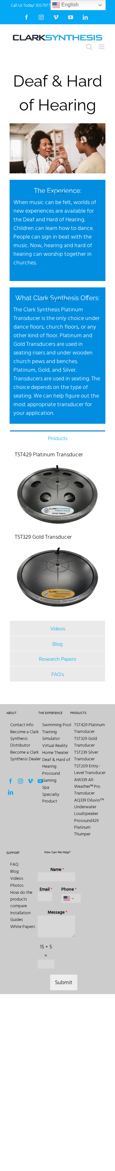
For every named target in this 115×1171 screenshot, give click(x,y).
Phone (69, 889)
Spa (45, 787)
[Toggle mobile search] (89, 46)
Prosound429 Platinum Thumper (86, 827)
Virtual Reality (55, 745)
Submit (64, 982)
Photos (17, 885)
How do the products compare (21, 899)
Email (46, 889)
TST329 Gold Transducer (43, 537)
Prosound (51, 773)
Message (57, 912)
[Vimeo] (30, 781)
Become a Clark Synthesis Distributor (24, 738)
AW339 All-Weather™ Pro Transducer (87, 786)
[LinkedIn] (10, 792)
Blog (14, 871)
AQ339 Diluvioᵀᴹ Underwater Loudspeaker (89, 807)
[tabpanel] (57, 532)
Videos (16, 878)
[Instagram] (20, 781)
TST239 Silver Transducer (86, 755)
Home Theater (55, 752)
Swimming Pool (56, 724)
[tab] (57, 437)
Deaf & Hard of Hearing (56, 763)
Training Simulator (51, 735)
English (69, 4)
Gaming (49, 780)
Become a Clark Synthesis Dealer (25, 755)
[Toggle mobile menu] (102, 46)
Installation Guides (20, 916)
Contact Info (22, 724)
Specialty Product (50, 797)
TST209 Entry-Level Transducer (89, 769)
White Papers (22, 926)
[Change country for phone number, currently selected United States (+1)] (68, 898)
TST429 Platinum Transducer (49, 454)
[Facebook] (10, 781)
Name (57, 869)
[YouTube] (40, 781)
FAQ (14, 864)
